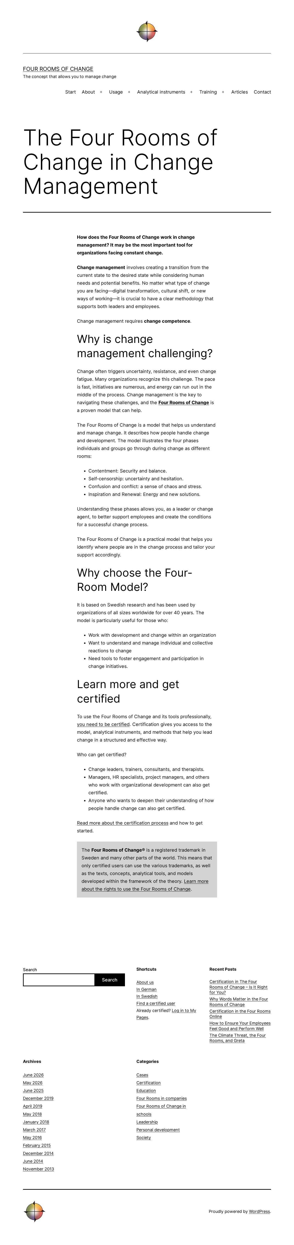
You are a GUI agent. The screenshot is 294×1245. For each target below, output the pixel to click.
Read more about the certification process (122, 823)
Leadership (147, 1122)
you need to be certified (103, 724)
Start (70, 92)
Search (30, 969)
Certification (148, 1082)
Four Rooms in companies (161, 1098)
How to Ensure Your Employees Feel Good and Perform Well (240, 1026)
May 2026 (32, 1082)
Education (146, 1090)
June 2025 (33, 1090)
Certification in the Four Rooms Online (240, 1014)
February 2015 (37, 1145)
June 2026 (33, 1075)
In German (146, 989)
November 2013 (38, 1169)
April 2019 (32, 1106)
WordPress (259, 1211)
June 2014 (33, 1161)
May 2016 (32, 1137)
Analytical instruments (161, 92)
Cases (142, 1075)
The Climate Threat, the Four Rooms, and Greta (237, 1038)
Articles (239, 92)
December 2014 (38, 1153)
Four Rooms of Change (58, 69)
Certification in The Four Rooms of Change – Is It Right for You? (238, 987)
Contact (262, 92)
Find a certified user (155, 1003)
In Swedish (147, 996)
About (88, 92)
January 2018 (36, 1122)
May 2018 (32, 1114)
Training (208, 92)
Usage (116, 92)
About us (145, 982)
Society (143, 1137)
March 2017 (34, 1129)
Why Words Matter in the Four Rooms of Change (238, 1002)
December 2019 (38, 1098)
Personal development (158, 1129)
